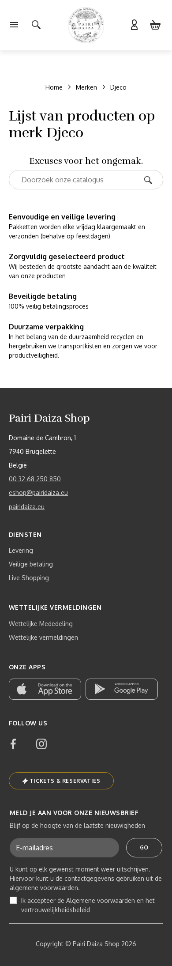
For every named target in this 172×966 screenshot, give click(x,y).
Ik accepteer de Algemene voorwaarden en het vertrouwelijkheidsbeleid (88, 905)
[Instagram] (41, 744)
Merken (86, 87)
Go (144, 847)
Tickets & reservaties (65, 780)
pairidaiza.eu (27, 506)
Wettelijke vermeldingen (43, 637)
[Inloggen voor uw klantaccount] (134, 25)
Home (54, 87)
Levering (21, 550)
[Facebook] (13, 744)
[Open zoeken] (36, 25)
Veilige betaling (31, 564)
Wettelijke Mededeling (41, 623)
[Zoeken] (151, 179)
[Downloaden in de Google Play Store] (122, 689)
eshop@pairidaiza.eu (38, 492)
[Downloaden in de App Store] (45, 689)
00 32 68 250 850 (35, 479)
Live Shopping (29, 577)
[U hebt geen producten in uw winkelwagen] (155, 25)
